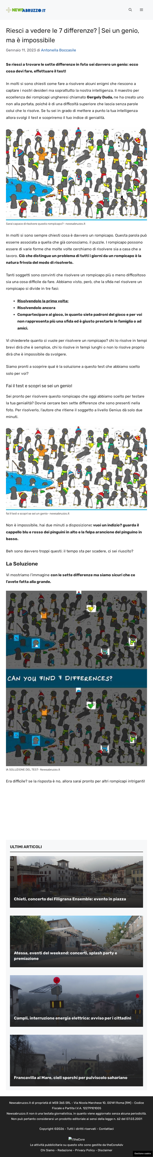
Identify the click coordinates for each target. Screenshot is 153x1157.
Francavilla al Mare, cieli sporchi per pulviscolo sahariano (70, 1077)
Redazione (65, 1150)
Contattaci (106, 1129)
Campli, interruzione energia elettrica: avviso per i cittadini (72, 1018)
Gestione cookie (142, 1153)
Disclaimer (105, 1150)
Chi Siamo (48, 1150)
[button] (130, 10)
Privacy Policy (85, 1150)
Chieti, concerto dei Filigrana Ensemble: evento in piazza (70, 899)
